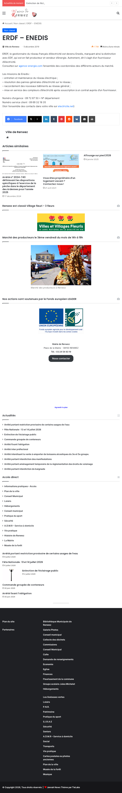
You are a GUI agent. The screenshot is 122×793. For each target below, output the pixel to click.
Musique (47, 774)
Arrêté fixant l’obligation (16, 444)
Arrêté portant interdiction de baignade (24, 469)
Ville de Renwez (12, 46)
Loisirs (7, 501)
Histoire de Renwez (14, 535)
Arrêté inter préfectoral (16, 449)
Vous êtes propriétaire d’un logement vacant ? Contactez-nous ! (59, 181)
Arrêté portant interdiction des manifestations (28, 459)
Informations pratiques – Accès (20, 486)
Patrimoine (48, 712)
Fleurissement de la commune (58, 679)
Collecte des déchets (54, 639)
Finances (47, 674)
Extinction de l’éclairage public (41, 3)
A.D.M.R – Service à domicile (19, 525)
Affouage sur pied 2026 (97, 155)
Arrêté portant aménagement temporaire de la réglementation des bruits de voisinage (48, 464)
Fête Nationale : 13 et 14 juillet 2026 (22, 429)
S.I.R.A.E (47, 721)
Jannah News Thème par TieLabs (63, 787)
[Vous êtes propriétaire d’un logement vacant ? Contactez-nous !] (61, 164)
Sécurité (8, 521)
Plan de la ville (11, 491)
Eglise (46, 669)
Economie (48, 664)
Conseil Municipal (13, 496)
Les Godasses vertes (53, 697)
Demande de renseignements (58, 659)
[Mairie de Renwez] (25, 13)
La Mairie (9, 540)
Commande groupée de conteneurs (22, 439)
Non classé (19, 23)
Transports (48, 746)
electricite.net (66, 106)
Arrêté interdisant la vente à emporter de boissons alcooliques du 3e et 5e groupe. (46, 454)
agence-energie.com (30, 65)
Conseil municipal (13, 511)
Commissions (50, 644)
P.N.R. (46, 707)
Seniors (47, 731)
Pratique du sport (13, 516)
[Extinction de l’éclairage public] (11, 575)
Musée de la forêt (13, 545)
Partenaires (8, 629)
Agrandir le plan (61, 407)
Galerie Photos (50, 630)
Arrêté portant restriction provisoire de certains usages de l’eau (36, 424)
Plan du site (8, 621)
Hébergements (12, 506)
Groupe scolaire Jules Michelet (59, 684)
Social (46, 741)
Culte (46, 654)
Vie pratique (10, 530)
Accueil (8, 23)
